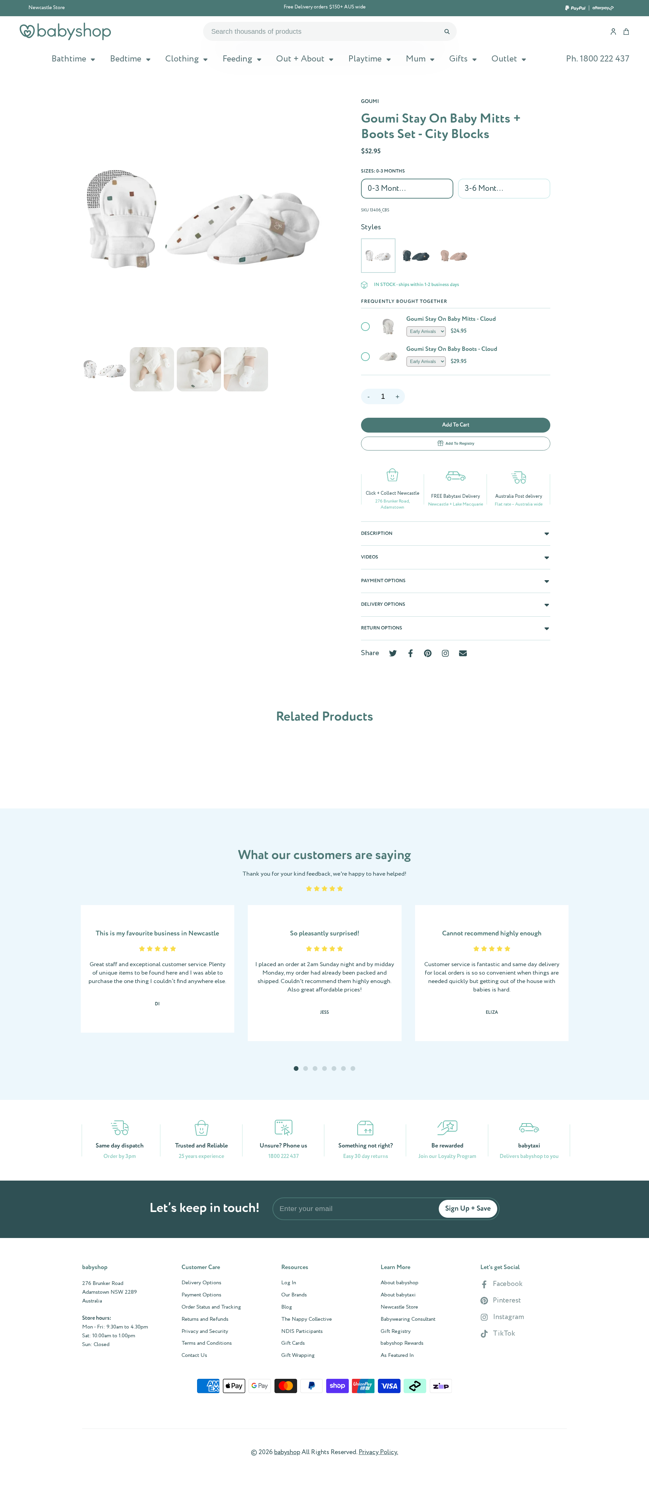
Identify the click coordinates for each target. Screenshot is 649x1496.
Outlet (504, 59)
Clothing (182, 59)
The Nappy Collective (306, 1319)
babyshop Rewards (402, 1343)
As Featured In (397, 1355)
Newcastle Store (46, 7)
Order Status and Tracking (211, 1307)
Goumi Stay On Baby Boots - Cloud (451, 349)
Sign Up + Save (468, 1208)
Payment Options (201, 1295)
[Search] (447, 31)
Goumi (370, 101)
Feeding (237, 59)
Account (613, 31)
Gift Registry (396, 1331)
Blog (286, 1307)
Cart (626, 31)
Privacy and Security (205, 1331)
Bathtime (68, 59)
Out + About (300, 59)
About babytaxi (398, 1295)
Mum (416, 59)
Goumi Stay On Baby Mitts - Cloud (451, 319)
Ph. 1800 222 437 (597, 59)
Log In (288, 1283)
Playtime (365, 59)
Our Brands (294, 1295)
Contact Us (194, 1355)
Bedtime (125, 59)
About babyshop (399, 1283)
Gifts (458, 59)
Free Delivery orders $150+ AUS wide (325, 7)
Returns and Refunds (205, 1319)
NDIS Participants (302, 1331)
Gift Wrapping (298, 1355)
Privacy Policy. (378, 1452)
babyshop (287, 1452)
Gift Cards (293, 1343)
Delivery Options (201, 1283)
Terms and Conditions (207, 1343)
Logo (65, 31)
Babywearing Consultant (408, 1319)
